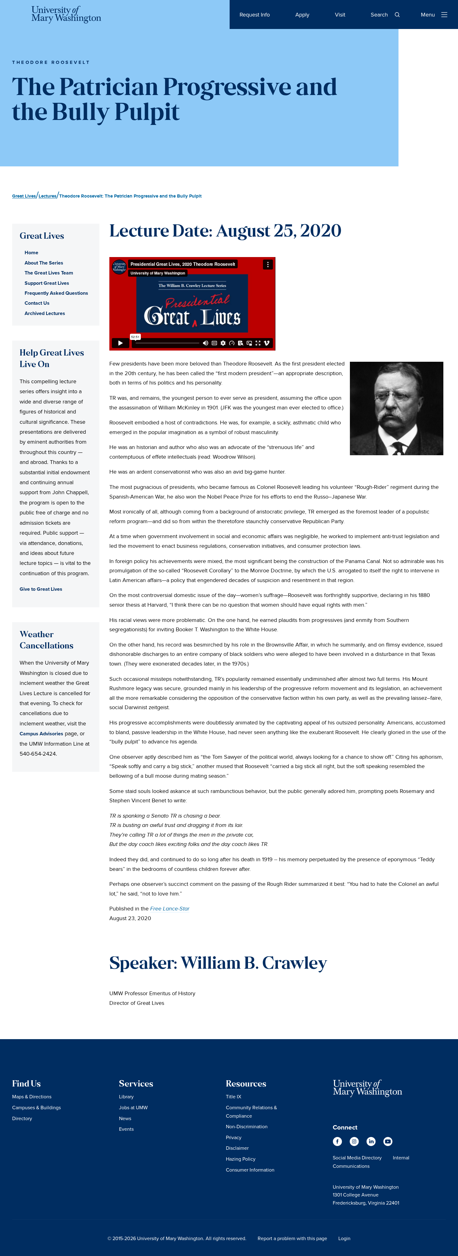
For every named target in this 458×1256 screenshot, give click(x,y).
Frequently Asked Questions (56, 293)
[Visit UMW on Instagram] (355, 1145)
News (125, 1118)
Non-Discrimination (247, 1126)
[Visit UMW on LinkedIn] (371, 1145)
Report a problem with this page (292, 1238)
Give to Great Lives (41, 589)
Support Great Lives (47, 283)
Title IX (233, 1096)
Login (344, 1238)
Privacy (233, 1137)
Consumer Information (250, 1169)
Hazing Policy (240, 1158)
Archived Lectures (45, 313)
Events (126, 1128)
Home (31, 252)
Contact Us (37, 303)
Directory (22, 1118)
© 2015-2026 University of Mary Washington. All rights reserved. (176, 1238)
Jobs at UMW (133, 1107)
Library (126, 1096)
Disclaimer (237, 1147)
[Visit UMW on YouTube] (388, 1145)
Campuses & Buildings (36, 1107)
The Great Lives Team (49, 272)
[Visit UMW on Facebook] (338, 1145)
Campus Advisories (41, 733)
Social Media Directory (357, 1157)
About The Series (44, 262)
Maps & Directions (31, 1096)
